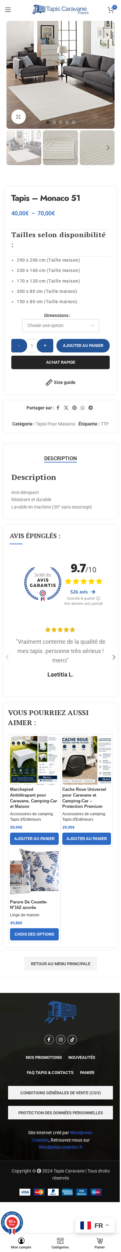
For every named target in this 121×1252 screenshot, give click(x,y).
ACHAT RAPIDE (60, 362)
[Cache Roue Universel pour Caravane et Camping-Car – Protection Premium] (86, 760)
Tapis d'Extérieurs (25, 819)
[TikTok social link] (72, 1039)
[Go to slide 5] (73, 122)
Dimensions (56, 315)
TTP (105, 423)
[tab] (60, 458)
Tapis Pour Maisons (55, 423)
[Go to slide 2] (54, 122)
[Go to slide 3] (60, 122)
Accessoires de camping (31, 814)
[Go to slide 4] (67, 122)
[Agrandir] (18, 116)
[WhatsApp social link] (82, 408)
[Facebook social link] (58, 408)
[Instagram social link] (61, 1039)
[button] (12, 75)
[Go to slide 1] (47, 122)
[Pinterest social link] (74, 408)
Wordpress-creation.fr (61, 1147)
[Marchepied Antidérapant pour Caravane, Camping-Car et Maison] (34, 760)
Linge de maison (24, 915)
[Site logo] (60, 9)
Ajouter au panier (83, 345)
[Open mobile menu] (8, 9)
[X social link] (66, 408)
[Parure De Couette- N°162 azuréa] (34, 872)
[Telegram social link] (90, 408)
